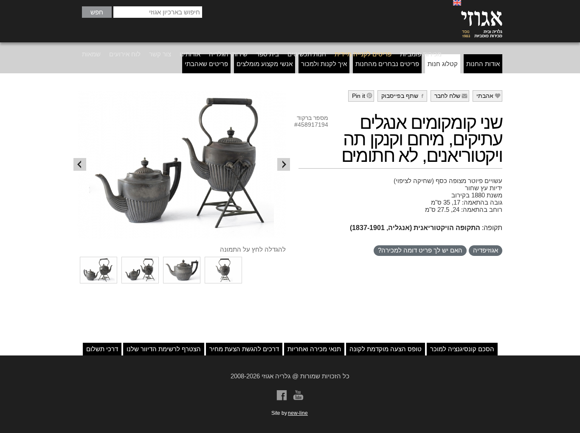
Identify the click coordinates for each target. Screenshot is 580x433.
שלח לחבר (451, 95)
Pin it (362, 95)
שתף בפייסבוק (403, 95)
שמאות (91, 54)
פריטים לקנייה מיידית (363, 54)
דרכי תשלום (102, 349)
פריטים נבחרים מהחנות (387, 63)
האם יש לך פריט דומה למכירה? (420, 250)
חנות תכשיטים (306, 54)
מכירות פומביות (421, 54)
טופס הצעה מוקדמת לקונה (385, 349)
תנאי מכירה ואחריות (314, 349)
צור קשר (160, 54)
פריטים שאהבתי (206, 63)
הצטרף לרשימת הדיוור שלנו (164, 349)
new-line (298, 413)
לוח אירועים (125, 54)
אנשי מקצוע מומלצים (265, 63)
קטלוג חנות (443, 63)
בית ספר (267, 54)
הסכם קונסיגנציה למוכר (462, 349)
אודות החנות (483, 63)
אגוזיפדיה (485, 250)
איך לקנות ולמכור (324, 63)
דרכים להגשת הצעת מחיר (244, 349)
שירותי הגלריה (228, 54)
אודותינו (190, 54)
